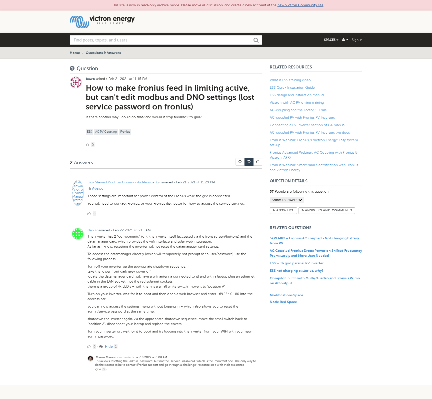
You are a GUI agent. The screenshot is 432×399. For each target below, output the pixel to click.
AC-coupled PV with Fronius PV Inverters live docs (310, 132)
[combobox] (166, 40)
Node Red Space (283, 302)
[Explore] (345, 40)
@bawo (98, 188)
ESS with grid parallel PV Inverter (297, 263)
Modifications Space (286, 295)
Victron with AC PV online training (297, 102)
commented (124, 357)
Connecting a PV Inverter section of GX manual (307, 125)
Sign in (357, 40)
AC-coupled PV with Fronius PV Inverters (302, 117)
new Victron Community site (301, 5)
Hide (108, 346)
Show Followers (285, 199)
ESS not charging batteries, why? (297, 271)
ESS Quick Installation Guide (292, 87)
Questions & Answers (103, 53)
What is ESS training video (290, 80)
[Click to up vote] (96, 369)
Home (75, 53)
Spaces (330, 39)
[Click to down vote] (100, 369)
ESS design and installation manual (297, 95)
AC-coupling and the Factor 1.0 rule (298, 110)
